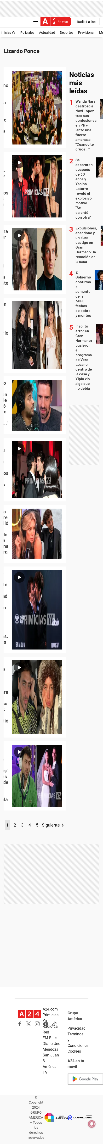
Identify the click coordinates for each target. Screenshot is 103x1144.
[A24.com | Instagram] (37, 1024)
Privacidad (77, 1028)
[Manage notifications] (92, 1124)
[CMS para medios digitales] (80, 1117)
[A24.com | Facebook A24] (19, 1024)
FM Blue (50, 1038)
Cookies (74, 1051)
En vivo (62, 22)
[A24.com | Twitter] (28, 1024)
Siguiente (51, 824)
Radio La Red (87, 22)
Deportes (66, 32)
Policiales (27, 32)
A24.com (50, 1009)
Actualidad (47, 32)
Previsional (86, 32)
